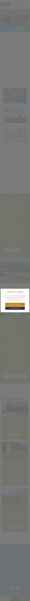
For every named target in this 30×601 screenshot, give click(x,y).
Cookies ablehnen (15, 308)
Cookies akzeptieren (15, 304)
